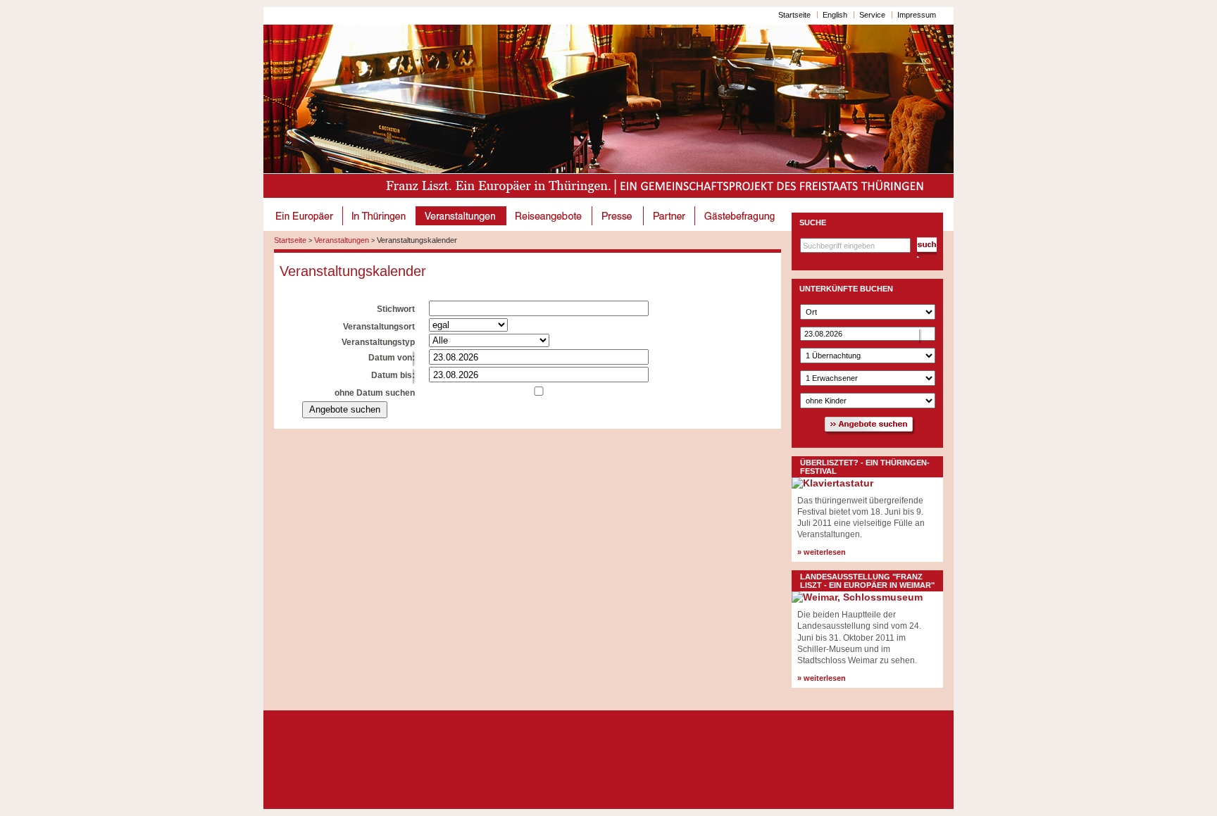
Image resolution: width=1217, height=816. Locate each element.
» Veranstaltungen (461, 215)
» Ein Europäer (305, 215)
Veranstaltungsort (379, 327)
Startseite (794, 15)
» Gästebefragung (740, 215)
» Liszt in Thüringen (379, 215)
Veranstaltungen (341, 240)
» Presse (618, 215)
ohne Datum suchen (375, 393)
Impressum (916, 15)
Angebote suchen (344, 409)
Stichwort (396, 309)
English (835, 15)
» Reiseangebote (549, 215)
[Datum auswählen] (421, 359)
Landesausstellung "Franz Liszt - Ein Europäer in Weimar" (867, 580)
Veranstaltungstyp (378, 342)
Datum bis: (393, 375)
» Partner (669, 215)
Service (872, 15)
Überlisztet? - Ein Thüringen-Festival (865, 466)
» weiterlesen (821, 552)
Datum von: (391, 358)
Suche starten (927, 247)
